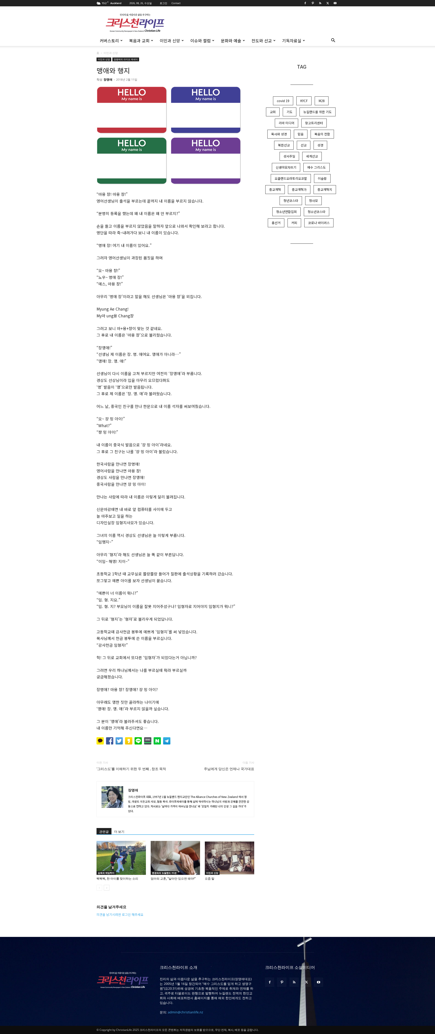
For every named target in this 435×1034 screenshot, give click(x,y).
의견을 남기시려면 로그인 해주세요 (120, 914)
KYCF (304, 100)
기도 (289, 112)
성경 (320, 145)
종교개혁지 (324, 189)
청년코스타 (290, 200)
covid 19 (283, 100)
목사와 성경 (279, 134)
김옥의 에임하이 (106, 872)
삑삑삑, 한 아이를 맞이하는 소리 (117, 878)
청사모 (313, 200)
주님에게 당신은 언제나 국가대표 (229, 769)
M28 (322, 100)
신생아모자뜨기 (286, 167)
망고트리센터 (314, 123)
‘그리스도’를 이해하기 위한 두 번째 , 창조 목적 (131, 769)
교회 (273, 112)
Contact (176, 3)
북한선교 (284, 145)
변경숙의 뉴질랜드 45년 (164, 872)
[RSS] (320, 3)
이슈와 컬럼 (200, 40)
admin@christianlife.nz (185, 1012)
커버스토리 (109, 40)
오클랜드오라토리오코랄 (291, 178)
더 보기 (119, 831)
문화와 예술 (231, 40)
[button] (333, 41)
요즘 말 (209, 878)
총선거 (276, 222)
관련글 (104, 831)
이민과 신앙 (170, 40)
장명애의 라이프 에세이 (126, 59)
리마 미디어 (286, 123)
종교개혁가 (299, 189)
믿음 (301, 134)
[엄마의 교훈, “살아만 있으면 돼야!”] (175, 858)
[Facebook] (305, 3)
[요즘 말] (229, 858)
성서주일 (289, 156)
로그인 (163, 3)
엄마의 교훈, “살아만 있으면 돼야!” (173, 878)
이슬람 (322, 178)
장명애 (108, 79)
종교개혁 (275, 189)
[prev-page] (99, 887)
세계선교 (312, 156)
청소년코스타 (316, 211)
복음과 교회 (139, 40)
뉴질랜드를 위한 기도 (317, 112)
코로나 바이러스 (319, 222)
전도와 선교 (261, 40)
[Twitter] (327, 3)
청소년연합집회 (286, 211)
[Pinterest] (312, 3)
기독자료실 (291, 40)
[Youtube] (335, 3)
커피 (294, 222)
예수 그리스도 (316, 167)
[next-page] (106, 887)
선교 (304, 145)
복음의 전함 (322, 134)
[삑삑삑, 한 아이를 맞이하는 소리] (121, 858)
